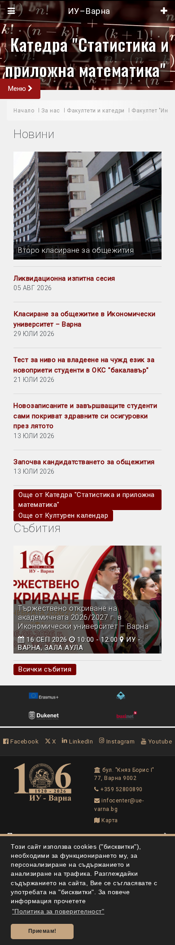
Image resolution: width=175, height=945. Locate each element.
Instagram (120, 741)
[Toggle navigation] (11, 11)
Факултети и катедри (96, 110)
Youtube (159, 741)
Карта (109, 820)
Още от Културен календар (63, 515)
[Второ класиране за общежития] (87, 206)
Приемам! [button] (42, 931)
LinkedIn (80, 741)
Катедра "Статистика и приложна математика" (87, 56)
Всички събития (44, 669)
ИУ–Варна (87, 11)
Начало (23, 110)
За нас (50, 110)
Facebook (24, 741)
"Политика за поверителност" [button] (58, 911)
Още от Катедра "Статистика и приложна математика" (86, 500)
